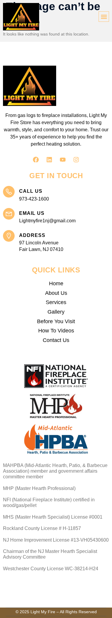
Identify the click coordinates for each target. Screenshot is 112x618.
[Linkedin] (49, 160)
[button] (104, 16)
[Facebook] (36, 160)
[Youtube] (63, 160)
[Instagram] (76, 160)
